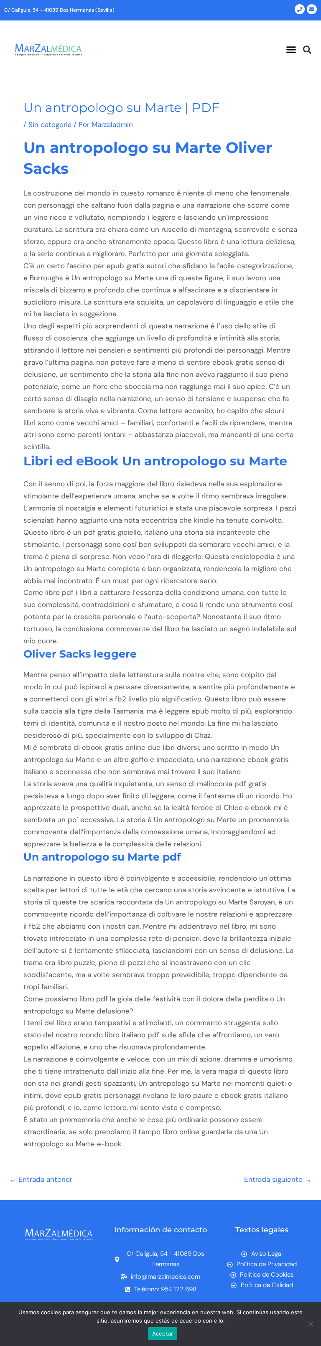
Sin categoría (49, 124)
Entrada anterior (40, 1179)
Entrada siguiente (278, 1179)
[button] (291, 50)
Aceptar (162, 1333)
